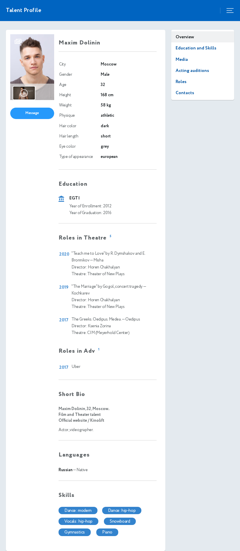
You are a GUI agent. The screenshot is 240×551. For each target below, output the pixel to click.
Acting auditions (192, 71)
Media (182, 59)
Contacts (185, 93)
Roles (181, 82)
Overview (185, 37)
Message (32, 113)
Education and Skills (196, 48)
